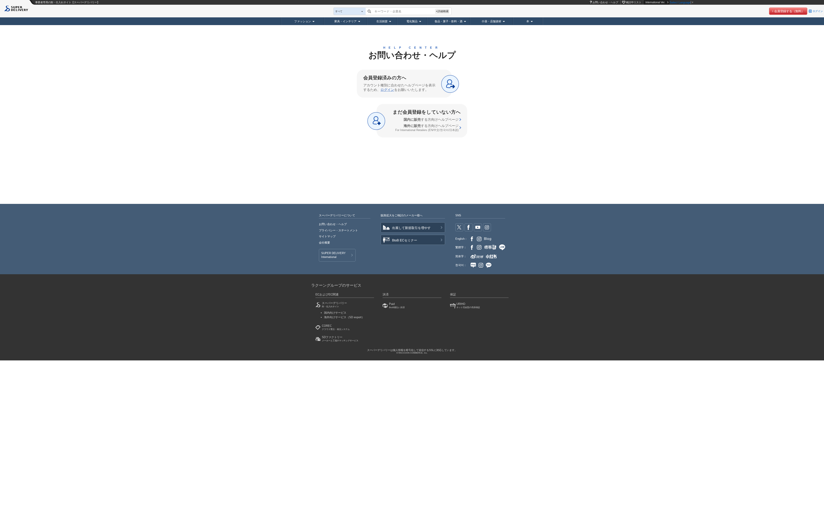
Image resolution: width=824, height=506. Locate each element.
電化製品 (412, 21)
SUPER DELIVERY (333, 255)
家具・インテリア (345, 21)
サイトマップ (327, 236)
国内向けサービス (335, 312)
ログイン (818, 11)
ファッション (302, 21)
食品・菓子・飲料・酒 (448, 21)
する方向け (431, 119)
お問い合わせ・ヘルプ (605, 2)
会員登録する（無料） (789, 11)
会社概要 (324, 242)
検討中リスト (633, 2)
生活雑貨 (382, 21)
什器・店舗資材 (491, 21)
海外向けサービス (344, 317)
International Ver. (655, 2)
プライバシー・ (338, 230)
